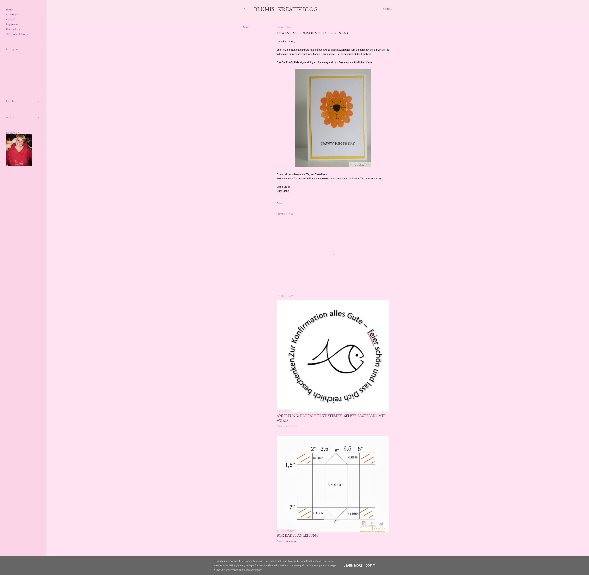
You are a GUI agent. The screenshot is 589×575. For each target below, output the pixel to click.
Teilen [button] (246, 27)
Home (9, 9)
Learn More (353, 565)
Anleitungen (12, 14)
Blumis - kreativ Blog (286, 9)
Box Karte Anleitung (298, 535)
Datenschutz (13, 29)
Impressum (12, 24)
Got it (370, 565)
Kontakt (10, 19)
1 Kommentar (290, 541)
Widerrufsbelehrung (17, 34)
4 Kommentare (291, 426)
